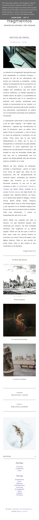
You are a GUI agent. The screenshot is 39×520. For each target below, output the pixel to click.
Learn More (16, 18)
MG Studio (24, 511)
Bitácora (24, 42)
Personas (19, 495)
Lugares (19, 493)
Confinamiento (19, 485)
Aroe (19, 471)
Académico (20, 469)
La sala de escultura (19, 379)
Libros (19, 491)
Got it (26, 18)
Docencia (19, 487)
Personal (19, 467)
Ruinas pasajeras (19, 300)
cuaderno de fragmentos (21, 509)
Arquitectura (19, 479)
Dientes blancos (14, 192)
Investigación (19, 489)
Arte (19, 481)
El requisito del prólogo (19, 339)
